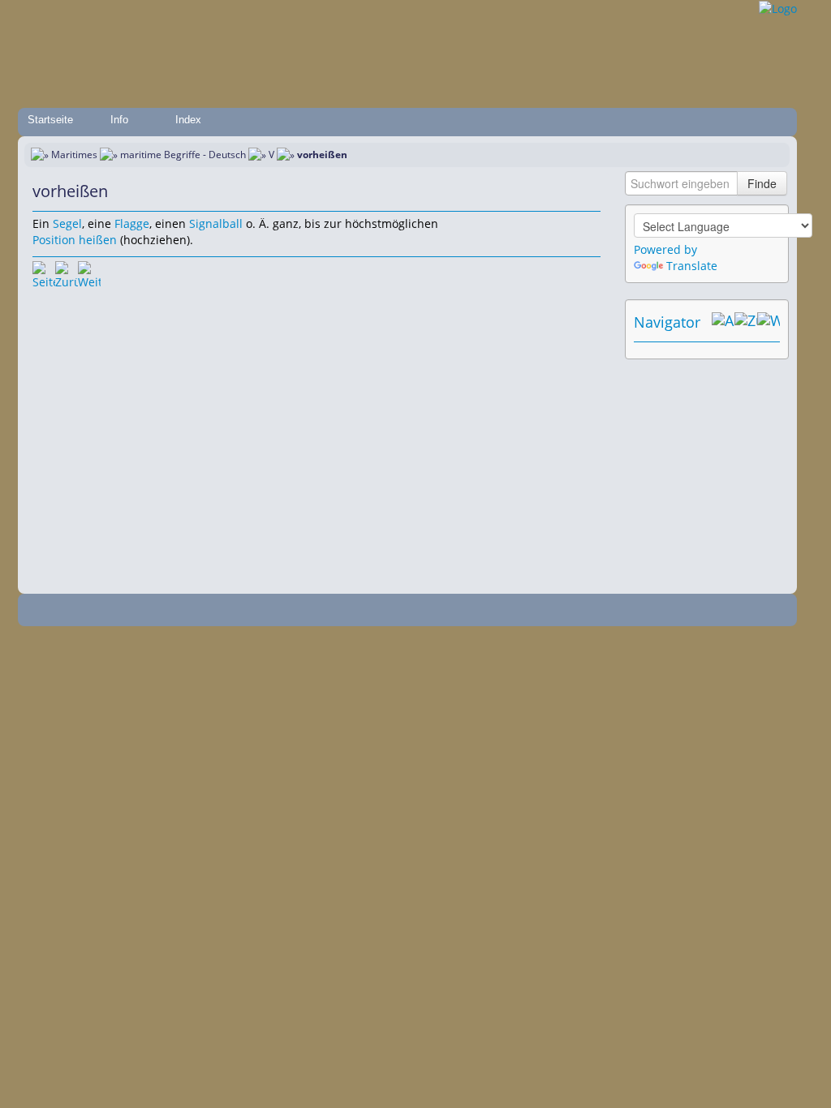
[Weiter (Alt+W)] (768, 322)
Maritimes (74, 154)
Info (119, 120)
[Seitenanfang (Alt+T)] (43, 272)
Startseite (50, 120)
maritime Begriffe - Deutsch (183, 154)
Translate (691, 265)
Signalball (216, 223)
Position (53, 239)
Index (188, 120)
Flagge (131, 223)
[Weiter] (89, 272)
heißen (98, 239)
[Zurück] (66, 272)
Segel (67, 223)
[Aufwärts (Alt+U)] (723, 322)
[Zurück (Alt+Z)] (745, 322)
